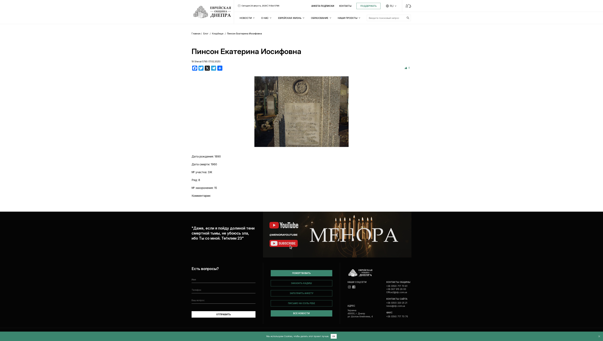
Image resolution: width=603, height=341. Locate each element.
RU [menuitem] (392, 6)
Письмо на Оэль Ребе (301, 303)
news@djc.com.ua (395, 306)
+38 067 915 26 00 (396, 289)
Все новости (301, 313)
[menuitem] (391, 6)
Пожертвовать (301, 273)
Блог (205, 33)
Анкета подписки (322, 6)
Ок (333, 336)
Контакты (345, 6)
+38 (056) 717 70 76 (397, 316)
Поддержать (368, 6)
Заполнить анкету (301, 293)
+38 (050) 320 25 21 (396, 302)
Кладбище (217, 33)
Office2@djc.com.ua (396, 292)
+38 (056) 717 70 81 (396, 286)
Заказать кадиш (301, 283)
